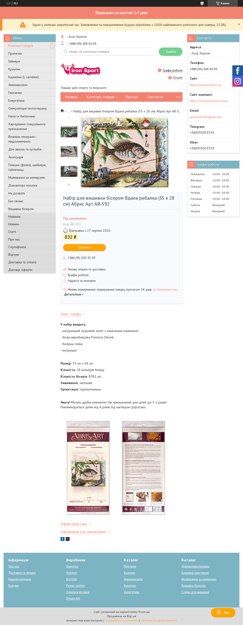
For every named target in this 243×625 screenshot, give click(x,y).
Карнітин (130, 586)
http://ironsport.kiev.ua (205, 85)
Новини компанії (19, 579)
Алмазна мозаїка (77, 592)
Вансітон (72, 566)
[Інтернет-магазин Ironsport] (83, 70)
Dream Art (73, 598)
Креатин (14, 69)
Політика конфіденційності (159, 620)
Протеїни (15, 53)
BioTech (71, 579)
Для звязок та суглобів (25, 149)
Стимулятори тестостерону (27, 108)
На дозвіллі (16, 193)
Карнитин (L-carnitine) (23, 77)
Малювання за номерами (26, 177)
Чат (227, 613)
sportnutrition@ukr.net (205, 117)
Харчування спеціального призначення (27, 126)
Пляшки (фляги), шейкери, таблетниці (27, 167)
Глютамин (15, 93)
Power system (75, 586)
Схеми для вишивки (195, 592)
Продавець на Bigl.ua (121, 616)
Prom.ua (144, 612)
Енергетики (16, 100)
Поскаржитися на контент (121, 620)
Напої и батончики (21, 116)
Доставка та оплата (22, 262)
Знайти (171, 51)
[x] (68, 540)
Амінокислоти (18, 85)
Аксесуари (15, 157)
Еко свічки (15, 201)
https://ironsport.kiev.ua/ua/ (209, 101)
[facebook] (63, 540)
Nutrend (71, 573)
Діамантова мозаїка (22, 185)
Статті (12, 232)
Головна (71, 97)
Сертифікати (17, 247)
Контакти (155, 97)
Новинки (14, 216)
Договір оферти (20, 270)
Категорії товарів (20, 45)
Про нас (14, 239)
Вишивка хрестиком (195, 573)
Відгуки (13, 254)
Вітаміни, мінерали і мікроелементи (22, 139)
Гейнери (14, 61)
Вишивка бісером (21, 209)
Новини (13, 224)
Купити (84, 247)
